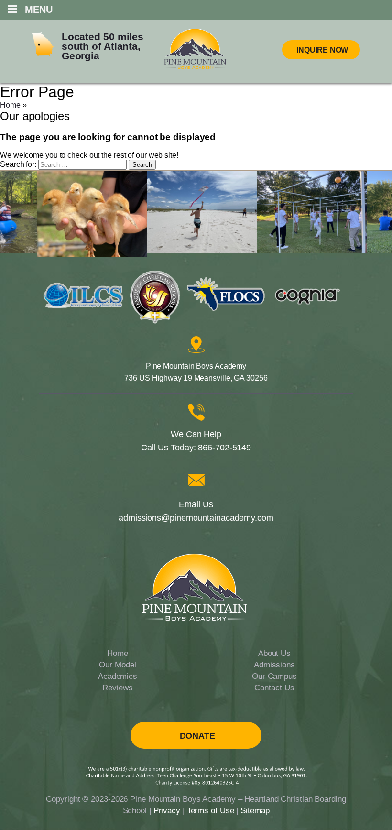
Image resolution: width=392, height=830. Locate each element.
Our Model (117, 664)
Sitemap (254, 810)
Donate (197, 736)
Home (10, 105)
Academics (117, 676)
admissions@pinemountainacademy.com (196, 518)
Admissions (274, 664)
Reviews (117, 687)
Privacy (166, 810)
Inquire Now (322, 50)
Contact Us (274, 687)
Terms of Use (210, 810)
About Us (274, 653)
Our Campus (274, 676)
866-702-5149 (224, 447)
